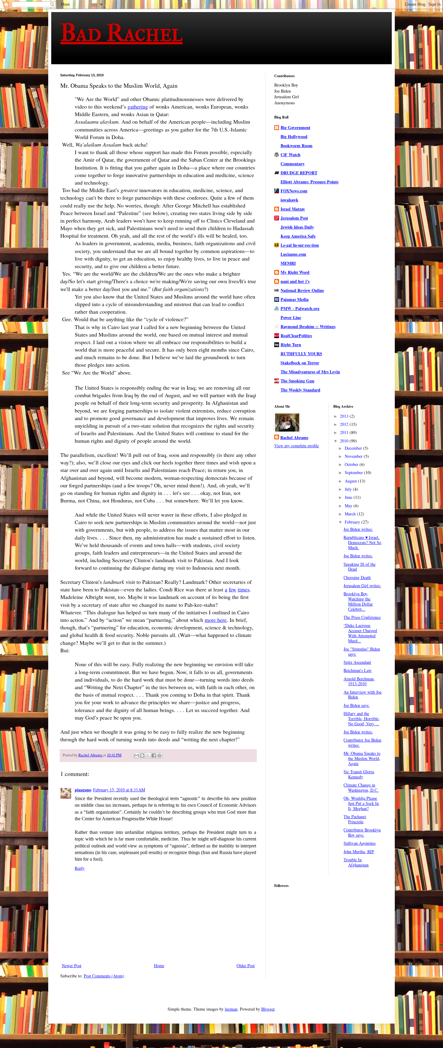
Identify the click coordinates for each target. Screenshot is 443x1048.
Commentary (293, 163)
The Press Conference (362, 617)
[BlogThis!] (142, 755)
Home (159, 965)
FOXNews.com (294, 191)
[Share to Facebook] (154, 755)
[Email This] (137, 755)
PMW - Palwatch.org (300, 308)
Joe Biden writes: (358, 529)
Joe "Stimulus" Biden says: (362, 651)
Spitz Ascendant (357, 662)
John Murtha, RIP (359, 851)
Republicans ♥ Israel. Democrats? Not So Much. (362, 542)
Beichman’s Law (358, 670)
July (349, 489)
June (349, 497)
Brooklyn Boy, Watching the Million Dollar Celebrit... (358, 601)
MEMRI (288, 263)
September (354, 472)
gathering (137, 106)
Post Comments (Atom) (104, 976)
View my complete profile (296, 445)
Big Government (295, 127)
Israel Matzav (293, 209)
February (353, 522)
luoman (231, 1009)
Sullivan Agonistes (359, 843)
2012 (345, 424)
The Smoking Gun (297, 381)
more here (216, 619)
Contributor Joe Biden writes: (362, 742)
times (244, 589)
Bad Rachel (121, 33)
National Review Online (302, 290)
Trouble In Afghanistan (356, 862)
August (351, 481)
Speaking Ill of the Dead (359, 566)
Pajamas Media (295, 299)
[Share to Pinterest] (159, 755)
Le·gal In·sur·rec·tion (300, 245)
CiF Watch (290, 154)
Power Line (291, 317)
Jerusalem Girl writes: (362, 585)
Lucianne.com (293, 254)
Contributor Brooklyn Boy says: (362, 832)
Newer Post (71, 965)
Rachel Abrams (294, 438)
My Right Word (295, 272)
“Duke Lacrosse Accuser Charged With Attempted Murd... (360, 632)
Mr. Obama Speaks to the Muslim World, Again (362, 758)
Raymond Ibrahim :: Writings (308, 326)
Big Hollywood (294, 136)
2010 (345, 441)
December (354, 448)
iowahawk (289, 200)
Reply (80, 868)
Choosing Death (357, 577)
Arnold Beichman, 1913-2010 (359, 681)
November (354, 456)
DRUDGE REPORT (299, 172)
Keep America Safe (298, 236)
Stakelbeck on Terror (300, 362)
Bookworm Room (297, 145)
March (351, 514)
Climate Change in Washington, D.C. (361, 787)
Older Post (246, 965)
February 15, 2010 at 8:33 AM (119, 790)
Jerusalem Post (294, 218)
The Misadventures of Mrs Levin (310, 372)
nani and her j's (295, 281)
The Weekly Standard (300, 390)
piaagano (83, 790)
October (352, 464)
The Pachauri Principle (355, 819)
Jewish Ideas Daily (297, 227)
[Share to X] (148, 755)
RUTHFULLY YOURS (301, 353)
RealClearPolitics (296, 335)
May (349, 505)
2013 (345, 416)
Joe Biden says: (356, 705)
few (232, 589)
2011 (345, 432)
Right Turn (291, 344)
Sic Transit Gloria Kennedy (359, 774)
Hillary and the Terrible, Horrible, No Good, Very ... (362, 719)
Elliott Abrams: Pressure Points (309, 182)
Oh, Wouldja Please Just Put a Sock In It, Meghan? (361, 803)
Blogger (268, 1009)
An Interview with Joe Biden (363, 694)
